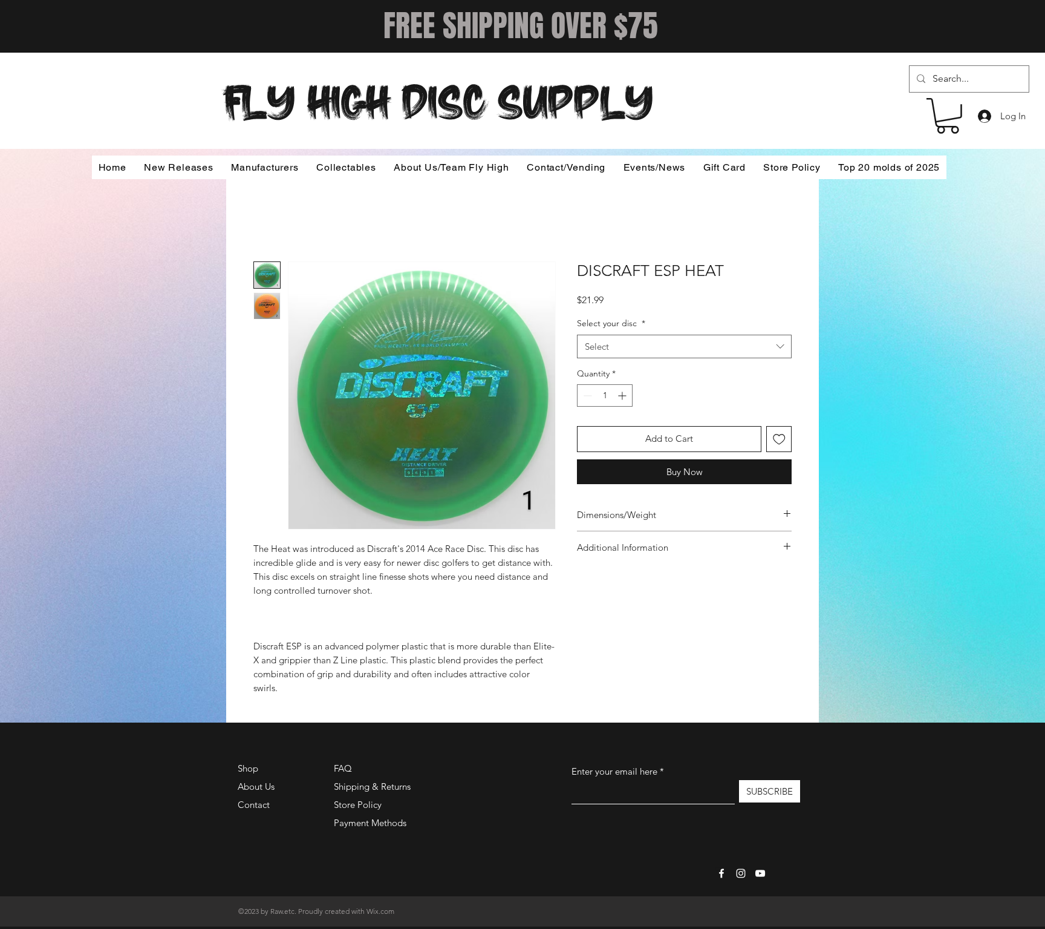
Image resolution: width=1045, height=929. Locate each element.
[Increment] (623, 395)
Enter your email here (614, 771)
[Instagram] (741, 873)
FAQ (343, 768)
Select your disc (611, 323)
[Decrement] (586, 395)
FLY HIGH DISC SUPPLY (438, 98)
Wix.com (380, 911)
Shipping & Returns (372, 786)
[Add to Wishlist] (779, 439)
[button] (947, 116)
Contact (254, 804)
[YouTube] (760, 873)
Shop (248, 768)
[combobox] (684, 346)
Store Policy (358, 804)
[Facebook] (721, 873)
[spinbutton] (605, 395)
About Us (256, 786)
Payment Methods (371, 823)
